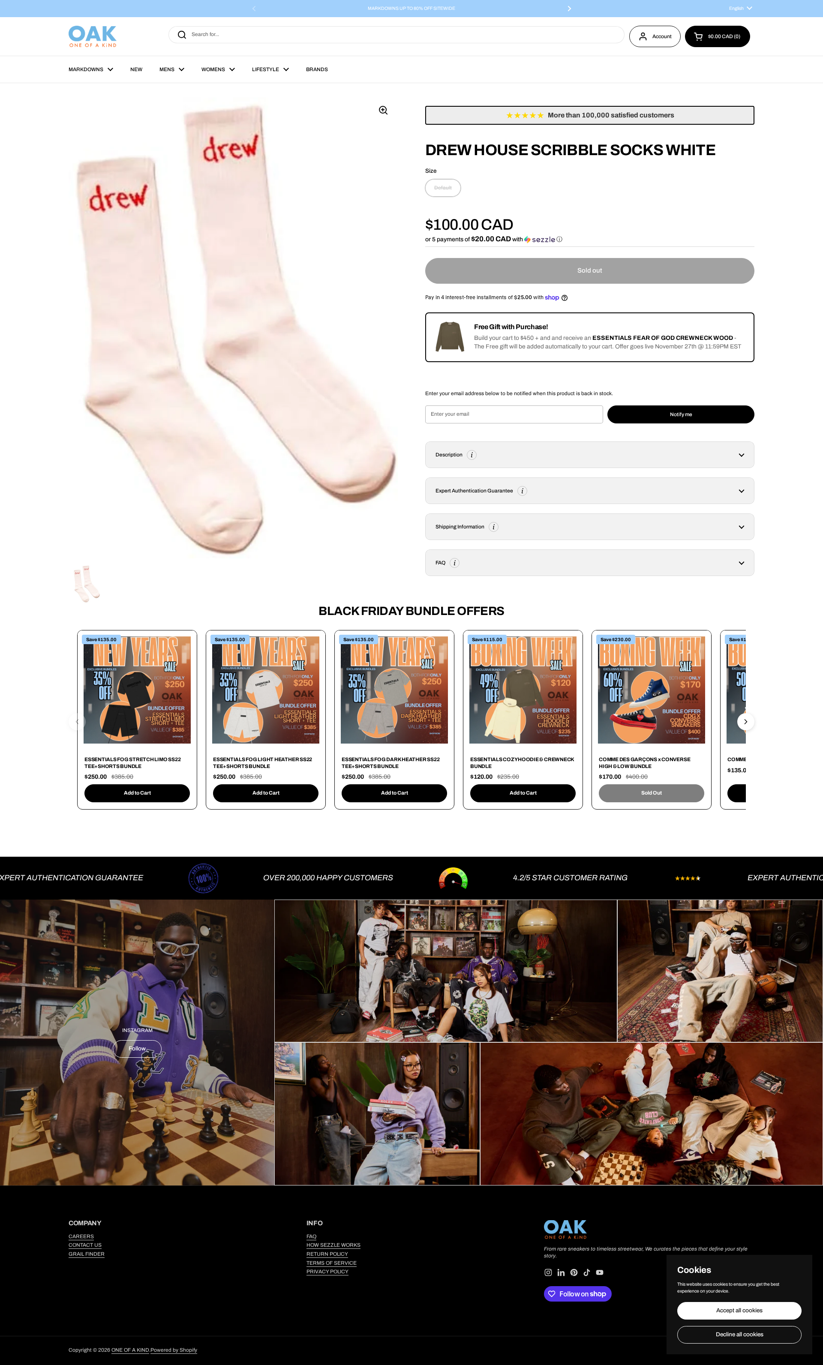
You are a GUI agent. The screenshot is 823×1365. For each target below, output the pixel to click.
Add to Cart (137, 793)
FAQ (311, 1236)
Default (443, 188)
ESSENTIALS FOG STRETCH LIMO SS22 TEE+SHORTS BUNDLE (132, 762)
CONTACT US (85, 1245)
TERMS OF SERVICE (331, 1263)
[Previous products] (77, 721)
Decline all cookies (739, 1334)
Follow (137, 1048)
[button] (717, 36)
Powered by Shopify (173, 1350)
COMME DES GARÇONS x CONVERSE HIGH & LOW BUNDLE (644, 762)
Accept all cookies (739, 1310)
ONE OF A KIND (130, 1350)
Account (662, 36)
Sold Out (651, 793)
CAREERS (81, 1236)
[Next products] (745, 721)
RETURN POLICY (327, 1254)
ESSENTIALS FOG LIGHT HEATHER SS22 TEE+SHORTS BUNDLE (262, 762)
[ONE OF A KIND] (93, 36)
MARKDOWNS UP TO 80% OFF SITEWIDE (411, 8)
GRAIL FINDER (87, 1254)
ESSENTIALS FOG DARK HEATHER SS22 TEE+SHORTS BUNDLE (390, 762)
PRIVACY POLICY (327, 1272)
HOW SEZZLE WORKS (333, 1245)
